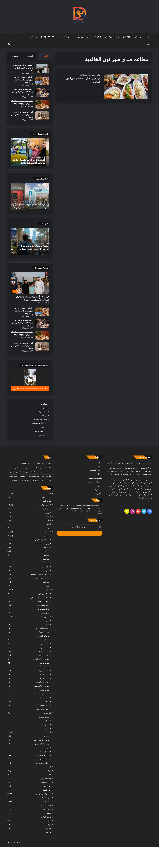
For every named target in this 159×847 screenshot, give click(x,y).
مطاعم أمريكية (44, 647)
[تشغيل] (45, 389)
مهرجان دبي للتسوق (42, 578)
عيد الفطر (45, 563)
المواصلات (47, 713)
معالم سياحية (44, 759)
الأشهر (30, 56)
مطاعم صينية (44, 674)
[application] (30, 380)
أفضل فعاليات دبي (45, 468)
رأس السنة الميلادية (42, 543)
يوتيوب (47, 513)
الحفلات (46, 536)
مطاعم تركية (44, 663)
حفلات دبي (19, 472)
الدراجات (46, 721)
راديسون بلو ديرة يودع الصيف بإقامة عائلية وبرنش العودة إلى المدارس (22, 91)
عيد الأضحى (45, 547)
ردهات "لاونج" (44, 632)
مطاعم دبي (25, 480)
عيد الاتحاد (45, 551)
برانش (47, 624)
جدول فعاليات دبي (31, 472)
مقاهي (47, 701)
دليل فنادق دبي (46, 476)
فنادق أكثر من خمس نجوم (39, 597)
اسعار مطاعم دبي (45, 472)
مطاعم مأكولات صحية (41, 686)
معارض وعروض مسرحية (40, 574)
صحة (47, 832)
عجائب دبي (47, 809)
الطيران (46, 728)
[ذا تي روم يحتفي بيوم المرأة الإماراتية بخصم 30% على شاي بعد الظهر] (42, 115)
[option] (30, 152)
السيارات (46, 724)
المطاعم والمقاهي (111, 37)
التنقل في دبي (44, 717)
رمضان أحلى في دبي (43, 794)
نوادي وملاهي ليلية (42, 709)
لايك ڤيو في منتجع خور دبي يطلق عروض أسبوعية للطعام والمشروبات (23, 79)
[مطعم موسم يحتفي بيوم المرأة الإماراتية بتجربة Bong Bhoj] (42, 104)
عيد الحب (46, 559)
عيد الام (46, 555)
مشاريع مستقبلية (38, 423)
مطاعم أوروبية (44, 651)
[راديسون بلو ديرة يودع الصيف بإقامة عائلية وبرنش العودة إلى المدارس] (42, 92)
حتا (50, 775)
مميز (49, 821)
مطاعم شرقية (44, 671)
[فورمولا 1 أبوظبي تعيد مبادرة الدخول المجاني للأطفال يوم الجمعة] (42, 68)
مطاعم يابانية (44, 697)
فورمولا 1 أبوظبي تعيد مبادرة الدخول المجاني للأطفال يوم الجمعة (23, 67)
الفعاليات (136, 37)
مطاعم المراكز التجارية (41, 659)
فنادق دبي (35, 480)
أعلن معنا (42, 435)
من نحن (43, 427)
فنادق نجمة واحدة (43, 609)
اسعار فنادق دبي (17, 468)
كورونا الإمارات (45, 817)
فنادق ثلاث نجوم (43, 601)
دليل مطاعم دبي (34, 476)
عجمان (48, 813)
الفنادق (125, 37)
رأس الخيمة (47, 790)
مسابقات (46, 509)
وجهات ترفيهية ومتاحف (41, 763)
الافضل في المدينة (40, 419)
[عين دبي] (80, 16)
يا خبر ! (148, 44)
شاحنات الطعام (43, 636)
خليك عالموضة (46, 782)
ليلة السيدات (44, 640)
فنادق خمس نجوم (43, 605)
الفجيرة (48, 524)
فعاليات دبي (13, 476)
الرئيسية (147, 37)
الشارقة (48, 520)
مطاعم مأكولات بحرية (41, 682)
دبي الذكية (47, 786)
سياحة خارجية (46, 802)
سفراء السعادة (46, 798)
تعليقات (15, 56)
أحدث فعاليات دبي (23, 463)
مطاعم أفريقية (44, 644)
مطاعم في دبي (13, 480)
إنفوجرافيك (47, 501)
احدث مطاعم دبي (31, 468)
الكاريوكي (45, 620)
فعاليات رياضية (44, 566)
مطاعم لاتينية (44, 678)
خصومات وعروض (44, 778)
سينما (47, 748)
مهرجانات (45, 582)
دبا (48, 528)
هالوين (47, 586)
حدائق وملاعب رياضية (41, 740)
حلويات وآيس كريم (42, 628)
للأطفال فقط (44, 751)
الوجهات (97, 37)
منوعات (48, 825)
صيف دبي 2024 (69, 37)
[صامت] (18, 389)
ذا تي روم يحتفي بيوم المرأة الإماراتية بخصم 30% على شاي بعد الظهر (22, 114)
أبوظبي (49, 463)
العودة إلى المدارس (42, 540)
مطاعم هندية (44, 690)
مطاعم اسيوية (44, 655)
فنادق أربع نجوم (43, 593)
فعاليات (22, 476)
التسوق (46, 736)
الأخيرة (45, 56)
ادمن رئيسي (95, 75)
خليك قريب (39, 431)
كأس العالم (45, 570)
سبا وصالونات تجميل (42, 744)
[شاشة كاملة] (14, 389)
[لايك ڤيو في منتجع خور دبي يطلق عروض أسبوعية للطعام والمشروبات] (42, 80)
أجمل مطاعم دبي (38, 463)
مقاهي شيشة (44, 705)
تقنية (49, 767)
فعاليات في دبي (46, 480)
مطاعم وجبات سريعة (41, 694)
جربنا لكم (48, 771)
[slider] (32, 388)
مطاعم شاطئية (44, 667)
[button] (30, 380)
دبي (11, 472)
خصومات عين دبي (84, 37)
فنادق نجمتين (44, 613)
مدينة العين (45, 497)
